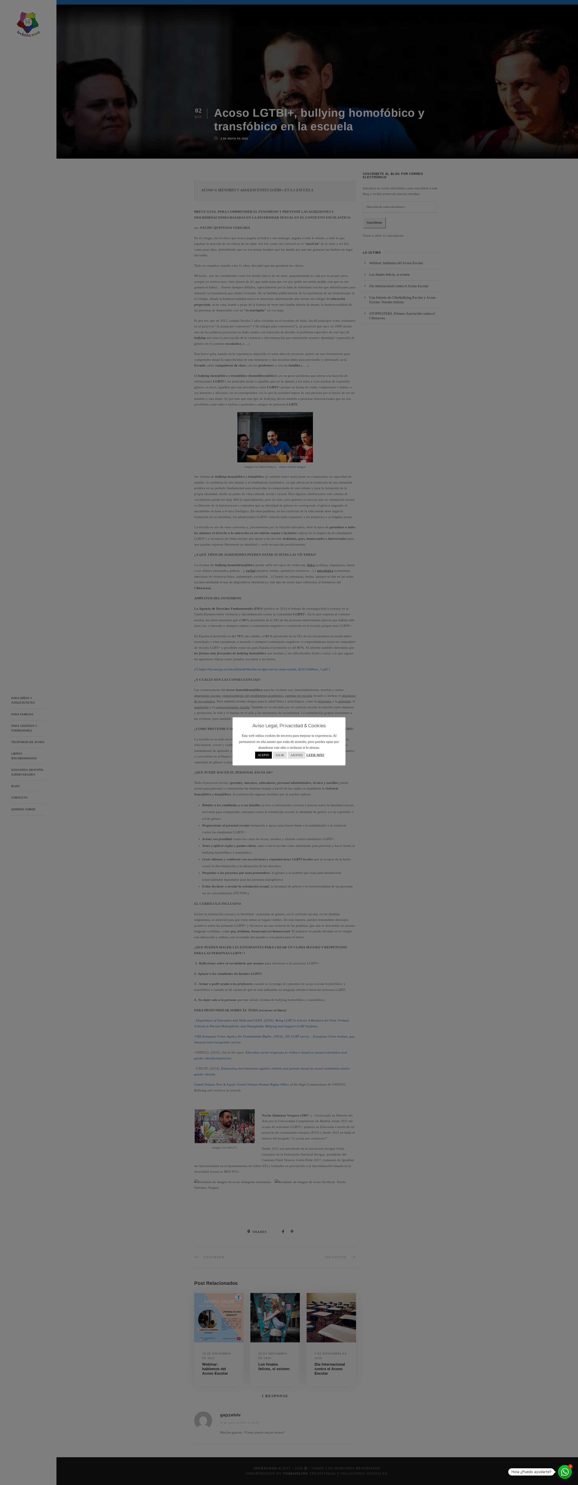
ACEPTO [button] (263, 755)
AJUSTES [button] (297, 755)
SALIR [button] (280, 755)
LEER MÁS (315, 755)
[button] (565, 1472)
